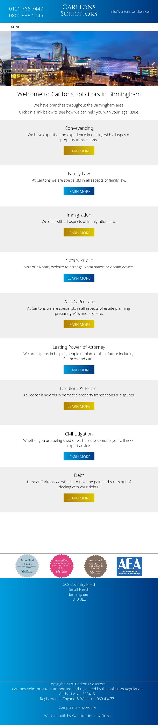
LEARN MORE (79, 150)
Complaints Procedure (77, 707)
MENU (16, 27)
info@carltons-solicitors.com (131, 11)
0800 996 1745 (26, 15)
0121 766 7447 (26, 8)
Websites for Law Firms (91, 715)
